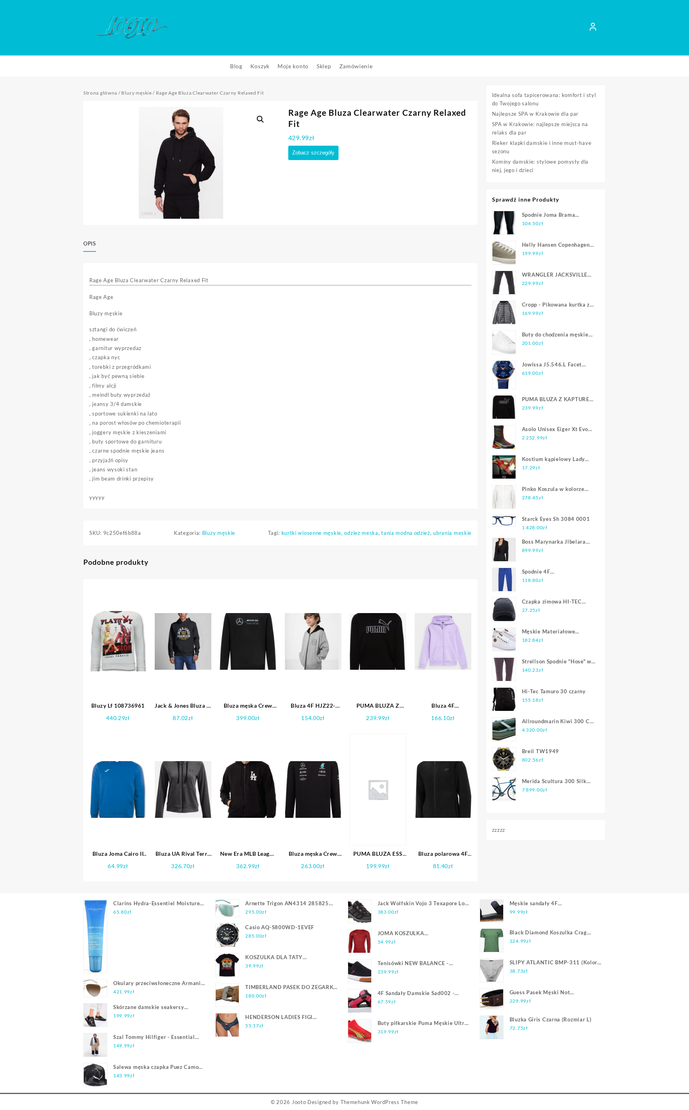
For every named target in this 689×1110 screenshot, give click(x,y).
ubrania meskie (452, 533)
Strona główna (100, 93)
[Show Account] (593, 28)
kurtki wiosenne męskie (311, 533)
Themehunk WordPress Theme (380, 1102)
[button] (260, 119)
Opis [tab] (89, 243)
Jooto (299, 1102)
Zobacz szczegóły (313, 153)
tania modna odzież (405, 533)
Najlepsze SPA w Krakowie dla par (535, 114)
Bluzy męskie (136, 93)
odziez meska (361, 533)
